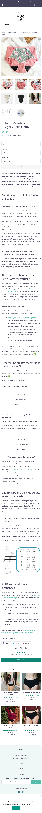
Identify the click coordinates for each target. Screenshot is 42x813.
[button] (7, 24)
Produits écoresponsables (21, 758)
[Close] (40, 796)
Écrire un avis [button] (21, 660)
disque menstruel (10, 291)
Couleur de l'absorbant (9, 141)
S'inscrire (36, 782)
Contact (21, 768)
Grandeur (4, 149)
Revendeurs (21, 766)
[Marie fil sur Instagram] (23, 792)
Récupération (21, 761)
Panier (38, 5)
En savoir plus (26, 804)
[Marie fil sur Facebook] (19, 792)
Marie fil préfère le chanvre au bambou (21, 469)
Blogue (21, 763)
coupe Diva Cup (26, 289)
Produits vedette (12, 32)
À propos (21, 753)
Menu (6, 5)
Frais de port (5, 136)
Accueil (3, 32)
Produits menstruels (21, 755)
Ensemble (4, 157)
